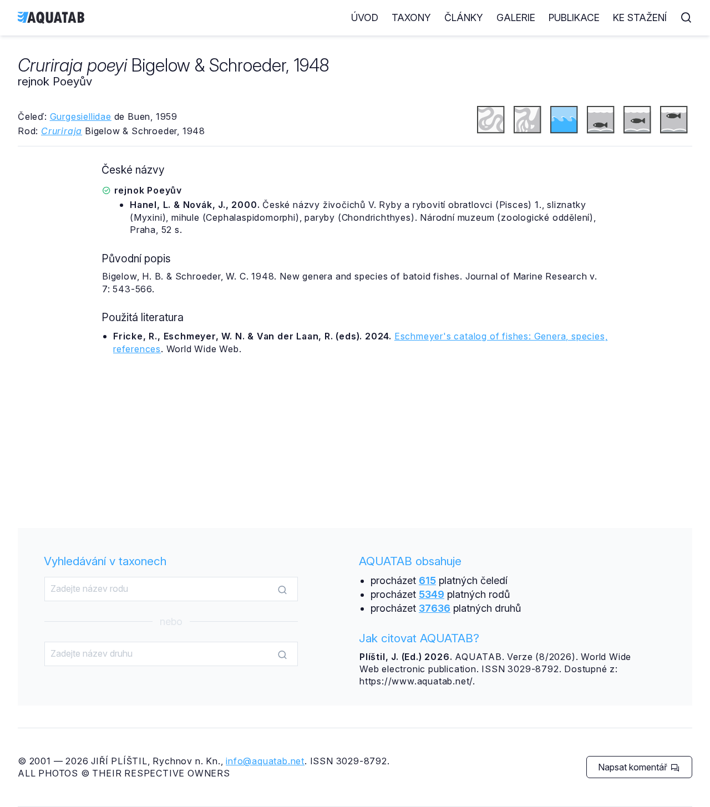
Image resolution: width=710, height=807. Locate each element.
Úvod (364, 17)
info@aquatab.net (265, 761)
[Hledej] (282, 589)
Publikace (574, 17)
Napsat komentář (634, 767)
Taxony (411, 17)
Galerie (515, 17)
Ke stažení (640, 17)
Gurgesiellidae (80, 116)
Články (463, 17)
